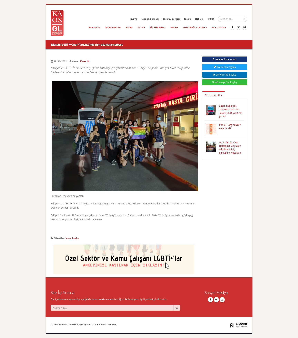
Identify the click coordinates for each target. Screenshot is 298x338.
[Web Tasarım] (238, 324)
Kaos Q (187, 18)
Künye (133, 18)
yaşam (174, 27)
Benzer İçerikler (213, 95)
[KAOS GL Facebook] (232, 27)
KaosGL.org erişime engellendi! (230, 126)
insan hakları (113, 27)
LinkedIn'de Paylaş (225, 74)
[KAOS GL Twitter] (238, 27)
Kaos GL (85, 61)
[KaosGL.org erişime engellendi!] (211, 129)
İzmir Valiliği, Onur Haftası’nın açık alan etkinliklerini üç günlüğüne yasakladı (230, 147)
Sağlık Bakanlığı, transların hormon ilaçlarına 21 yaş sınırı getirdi (230, 111)
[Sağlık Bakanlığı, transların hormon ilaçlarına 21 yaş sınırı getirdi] (211, 109)
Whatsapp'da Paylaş (225, 82)
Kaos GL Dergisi (171, 18)
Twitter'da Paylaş (226, 67)
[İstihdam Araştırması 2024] (123, 257)
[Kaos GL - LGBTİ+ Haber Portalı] (58, 22)
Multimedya (219, 27)
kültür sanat (158, 27)
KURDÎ (211, 18)
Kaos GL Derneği (150, 18)
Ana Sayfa (94, 27)
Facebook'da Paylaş (225, 59)
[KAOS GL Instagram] (244, 27)
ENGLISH (199, 18)
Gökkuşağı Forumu (194, 27)
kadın (129, 27)
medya (141, 27)
